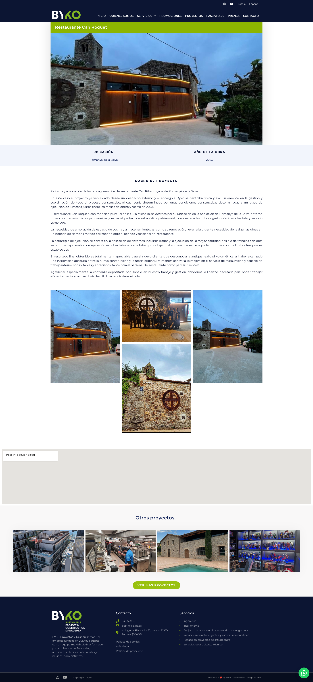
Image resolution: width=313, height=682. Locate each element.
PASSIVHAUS (215, 16)
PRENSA (233, 16)
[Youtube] (231, 4)
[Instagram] (224, 4)
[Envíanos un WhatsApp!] (304, 673)
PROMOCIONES (170, 16)
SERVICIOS (144, 16)
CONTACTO (251, 16)
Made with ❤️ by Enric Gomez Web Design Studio (234, 677)
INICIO (101, 16)
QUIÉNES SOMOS (121, 16)
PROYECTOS (194, 16)
